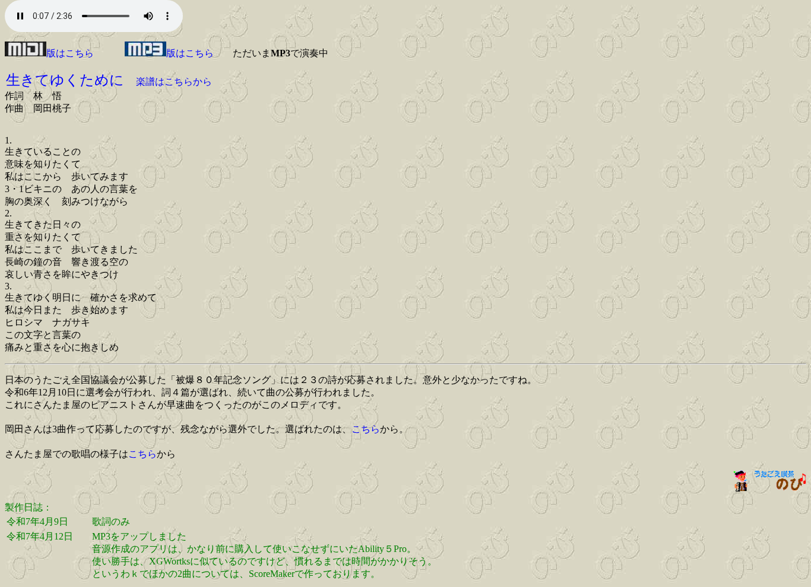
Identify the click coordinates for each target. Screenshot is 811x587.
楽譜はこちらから (174, 81)
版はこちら (70, 53)
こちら (365, 429)
